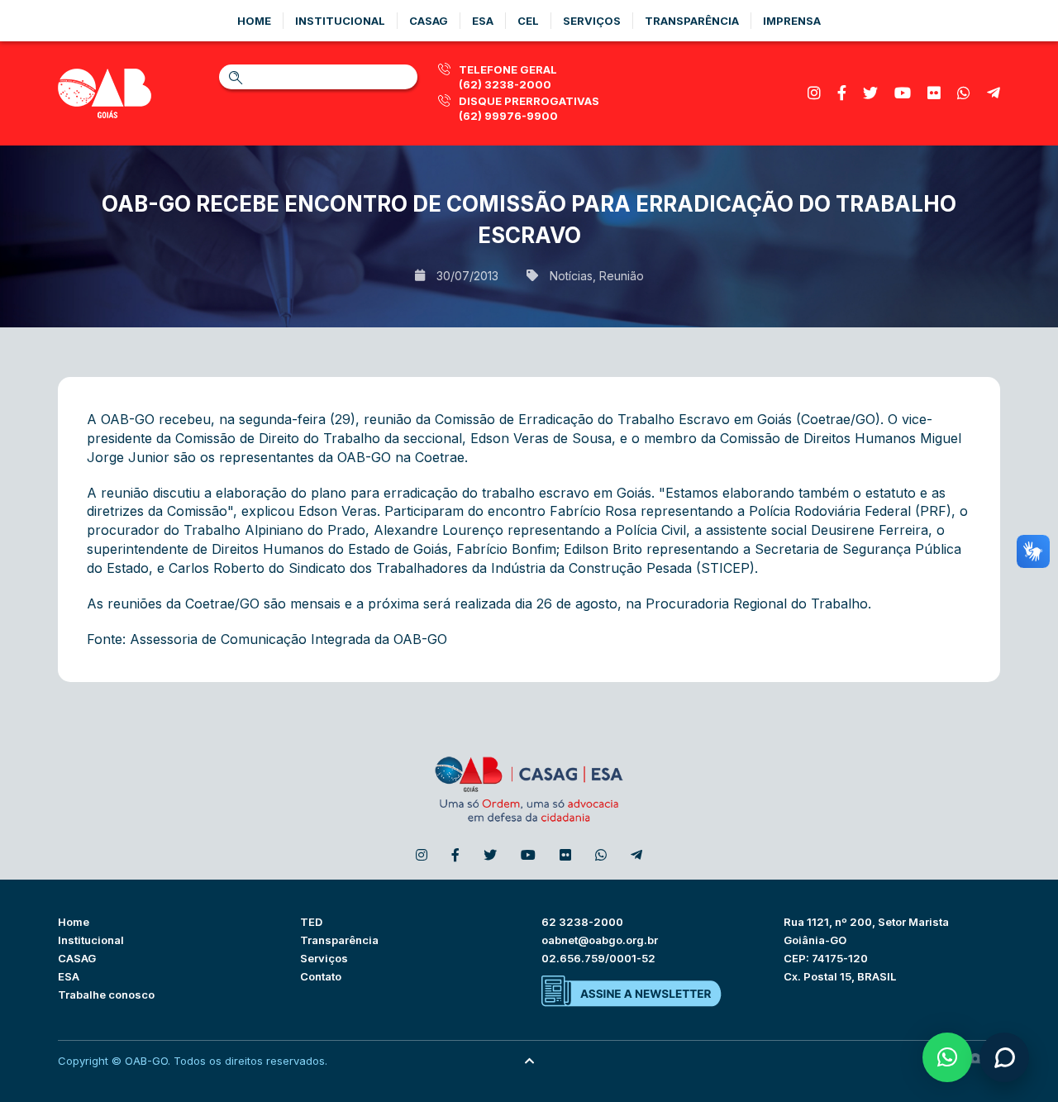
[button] (947, 1057)
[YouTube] (902, 93)
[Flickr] (934, 93)
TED (311, 921)
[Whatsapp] (963, 93)
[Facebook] (841, 93)
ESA (68, 976)
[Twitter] (870, 93)
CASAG (77, 958)
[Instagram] (814, 93)
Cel (528, 20)
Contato (320, 976)
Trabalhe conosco (106, 994)
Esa (482, 20)
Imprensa (792, 20)
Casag (428, 20)
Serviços (592, 20)
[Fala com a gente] (1004, 1057)
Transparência (692, 20)
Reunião (621, 276)
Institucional (340, 20)
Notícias (571, 276)
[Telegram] (993, 93)
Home (254, 20)
